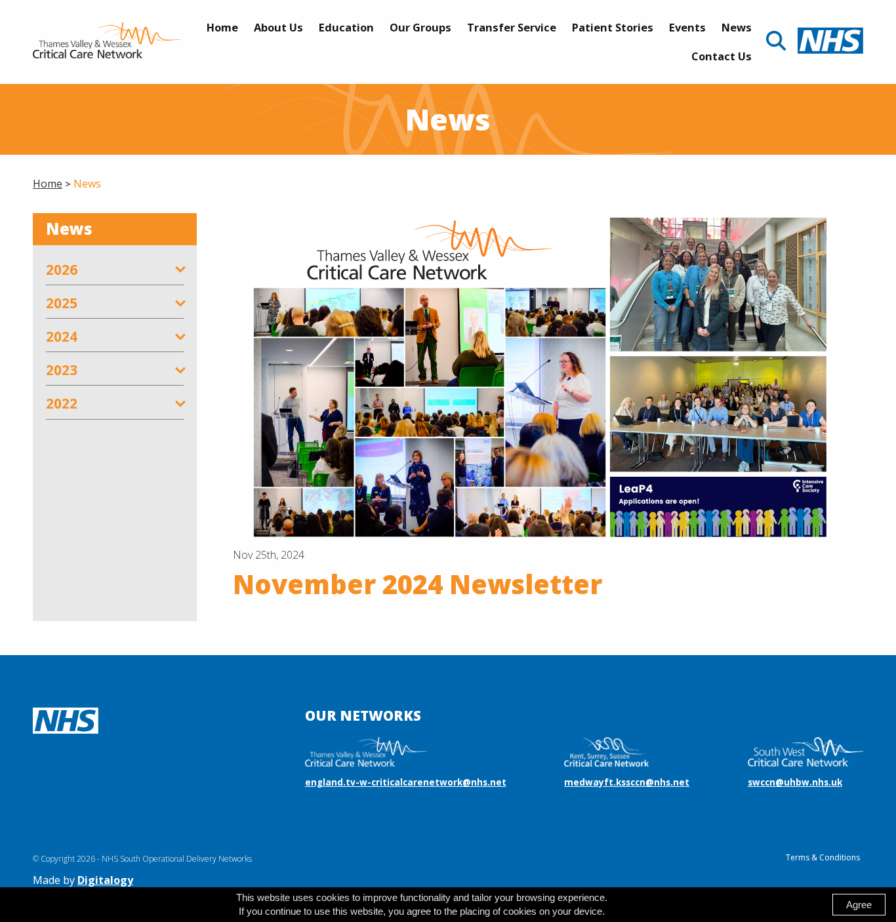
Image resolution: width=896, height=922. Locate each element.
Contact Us (721, 56)
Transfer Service (511, 27)
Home (222, 27)
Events (687, 27)
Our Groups (420, 27)
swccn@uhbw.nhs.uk (795, 782)
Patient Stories (612, 27)
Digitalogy (105, 880)
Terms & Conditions (823, 858)
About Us (278, 27)
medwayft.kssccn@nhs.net (626, 782)
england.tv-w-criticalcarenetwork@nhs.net (405, 782)
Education (346, 27)
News (737, 27)
